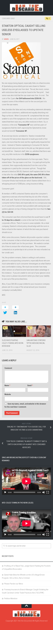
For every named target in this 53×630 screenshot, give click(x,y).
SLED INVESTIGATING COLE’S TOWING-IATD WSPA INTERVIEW (12, 343)
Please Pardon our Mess (13, 584)
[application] (26, 481)
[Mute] (43, 492)
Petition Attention (10, 598)
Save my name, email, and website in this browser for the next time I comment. (25, 405)
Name (7, 385)
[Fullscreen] (47, 492)
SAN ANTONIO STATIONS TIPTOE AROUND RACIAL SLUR (36, 343)
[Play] (5, 492)
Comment (8, 368)
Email (30, 385)
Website (8, 394)
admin (6, 39)
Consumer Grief (8, 18)
